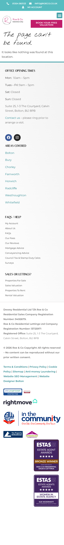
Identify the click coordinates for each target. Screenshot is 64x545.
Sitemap (18, 371)
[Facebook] (8, 137)
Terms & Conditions (15, 366)
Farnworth (12, 174)
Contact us (13, 117)
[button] (59, 15)
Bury (8, 160)
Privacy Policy (38, 366)
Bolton (9, 153)
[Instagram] (17, 137)
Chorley (10, 167)
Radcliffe (11, 188)
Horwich (11, 181)
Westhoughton (15, 195)
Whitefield (12, 202)
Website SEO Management (20, 376)
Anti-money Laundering (40, 371)
